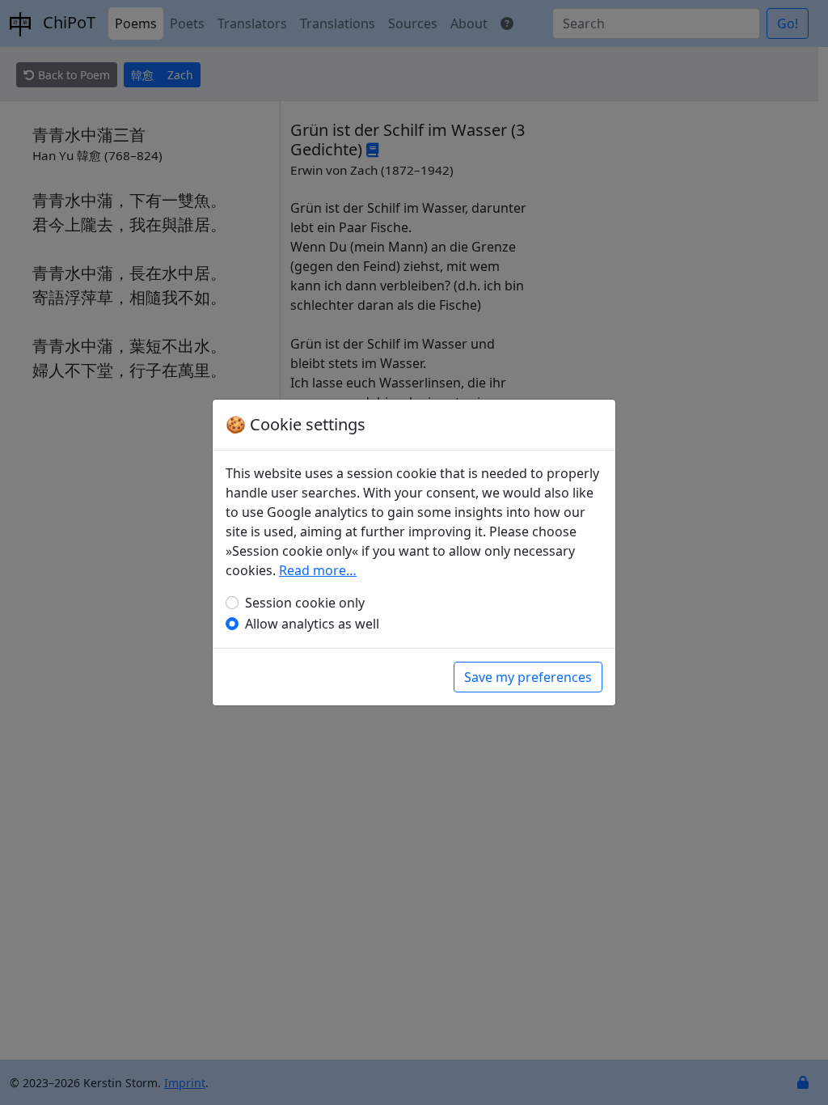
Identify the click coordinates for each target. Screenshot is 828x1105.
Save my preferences (528, 677)
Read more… (318, 570)
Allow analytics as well (312, 624)
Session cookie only (305, 603)
